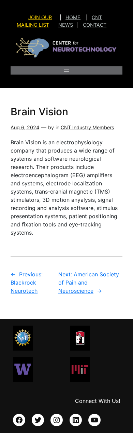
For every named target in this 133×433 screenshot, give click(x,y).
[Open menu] (66, 70)
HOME (72, 17)
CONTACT (94, 25)
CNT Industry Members (87, 127)
